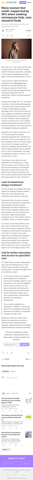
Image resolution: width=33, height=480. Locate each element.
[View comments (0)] (7, 35)
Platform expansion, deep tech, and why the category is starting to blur (12, 422)
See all (5, 449)
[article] (16, 404)
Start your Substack (13, 475)
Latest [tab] (8, 393)
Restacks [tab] (13, 371)
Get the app (24, 475)
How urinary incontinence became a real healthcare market (11, 435)
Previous (6, 359)
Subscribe (23, 2)
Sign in (29, 2)
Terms (23, 470)
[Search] (30, 393)
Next (27, 359)
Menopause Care (20, 83)
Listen (29, 30)
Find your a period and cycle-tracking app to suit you (10, 405)
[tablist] (9, 371)
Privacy (19, 470)
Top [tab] (3, 393)
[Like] (3, 35)
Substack (9, 478)
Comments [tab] (5, 371)
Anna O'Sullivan (10, 29)
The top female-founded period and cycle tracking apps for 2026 (10, 400)
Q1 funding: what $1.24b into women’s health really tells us (12, 417)
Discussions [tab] (15, 393)
